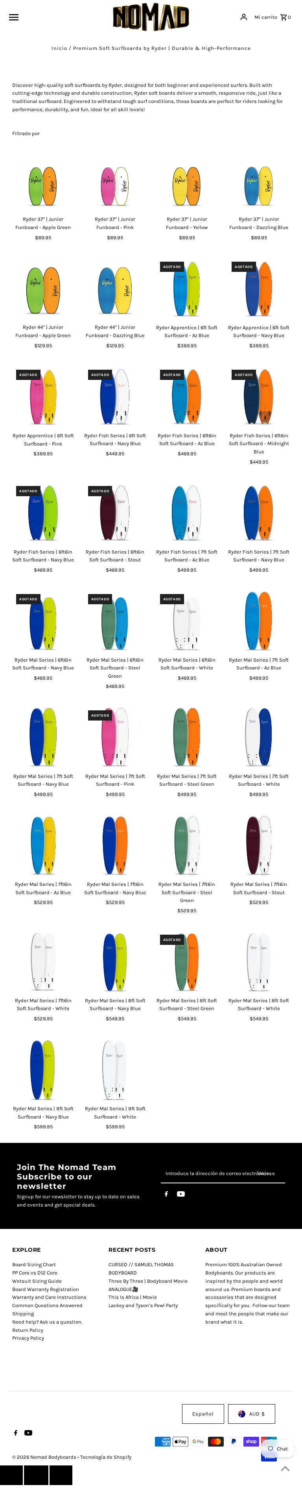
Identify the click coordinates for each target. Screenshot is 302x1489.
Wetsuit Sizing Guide (37, 1281)
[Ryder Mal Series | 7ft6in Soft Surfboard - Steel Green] (187, 845)
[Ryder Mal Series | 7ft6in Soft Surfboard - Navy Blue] (115, 845)
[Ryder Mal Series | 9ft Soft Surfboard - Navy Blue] (43, 1070)
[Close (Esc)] (36, 1475)
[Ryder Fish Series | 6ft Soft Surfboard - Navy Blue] (115, 397)
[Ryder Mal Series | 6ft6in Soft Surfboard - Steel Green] (115, 621)
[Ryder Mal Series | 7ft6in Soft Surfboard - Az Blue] (43, 845)
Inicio (59, 48)
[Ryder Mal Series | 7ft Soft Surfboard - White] (259, 737)
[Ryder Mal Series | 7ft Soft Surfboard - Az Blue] (259, 621)
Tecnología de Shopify (105, 1457)
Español (203, 1414)
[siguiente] (61, 1475)
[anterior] (11, 1475)
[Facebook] (166, 1195)
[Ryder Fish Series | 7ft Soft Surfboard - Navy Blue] (259, 513)
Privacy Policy (28, 1338)
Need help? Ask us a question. (47, 1322)
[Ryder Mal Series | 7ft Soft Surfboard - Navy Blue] (43, 737)
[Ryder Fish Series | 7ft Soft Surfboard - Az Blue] (187, 513)
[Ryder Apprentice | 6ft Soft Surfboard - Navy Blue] (259, 289)
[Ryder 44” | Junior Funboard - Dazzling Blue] (115, 289)
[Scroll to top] (285, 1468)
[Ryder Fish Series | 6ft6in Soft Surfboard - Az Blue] (187, 397)
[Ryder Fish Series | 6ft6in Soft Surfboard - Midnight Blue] (259, 397)
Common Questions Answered (47, 1305)
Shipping (23, 1314)
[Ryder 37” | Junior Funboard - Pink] (115, 181)
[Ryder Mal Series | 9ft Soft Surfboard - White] (115, 1070)
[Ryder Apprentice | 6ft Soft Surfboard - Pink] (43, 397)
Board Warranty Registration (45, 1289)
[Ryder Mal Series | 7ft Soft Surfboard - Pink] (115, 737)
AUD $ (257, 1414)
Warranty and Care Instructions (49, 1297)
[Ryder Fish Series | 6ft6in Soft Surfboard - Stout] (115, 513)
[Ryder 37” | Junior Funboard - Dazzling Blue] (259, 181)
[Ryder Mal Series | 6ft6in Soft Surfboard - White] (187, 621)
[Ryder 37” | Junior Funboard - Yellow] (187, 181)
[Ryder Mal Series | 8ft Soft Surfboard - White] (259, 962)
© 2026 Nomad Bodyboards (44, 1457)
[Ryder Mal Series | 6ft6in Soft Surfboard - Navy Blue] (43, 621)
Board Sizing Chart (34, 1264)
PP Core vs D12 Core (34, 1273)
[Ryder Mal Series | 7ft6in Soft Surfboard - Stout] (259, 845)
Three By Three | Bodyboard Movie (148, 1281)
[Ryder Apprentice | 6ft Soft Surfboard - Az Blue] (187, 289)
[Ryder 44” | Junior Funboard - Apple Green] (43, 289)
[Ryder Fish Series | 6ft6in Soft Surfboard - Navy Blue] (43, 513)
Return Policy (27, 1330)
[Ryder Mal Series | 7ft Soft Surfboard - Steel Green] (187, 737)
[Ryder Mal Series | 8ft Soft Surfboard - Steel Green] (187, 962)
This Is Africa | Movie (133, 1297)
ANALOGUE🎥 (123, 1289)
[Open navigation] (58, 17)
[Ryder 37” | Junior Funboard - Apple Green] (43, 181)
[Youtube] (181, 1195)
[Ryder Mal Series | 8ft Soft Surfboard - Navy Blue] (115, 962)
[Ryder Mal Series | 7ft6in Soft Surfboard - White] (43, 962)
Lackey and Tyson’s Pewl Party (143, 1305)
